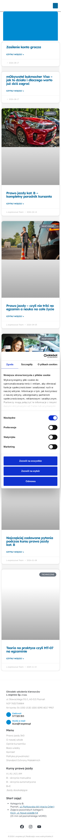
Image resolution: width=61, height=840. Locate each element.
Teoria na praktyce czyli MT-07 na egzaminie (29, 649)
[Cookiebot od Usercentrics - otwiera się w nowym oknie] (43, 356)
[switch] (52, 427)
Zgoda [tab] (9, 364)
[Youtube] (39, 827)
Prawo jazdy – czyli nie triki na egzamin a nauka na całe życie (30, 307)
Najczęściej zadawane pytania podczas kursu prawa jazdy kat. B (29, 541)
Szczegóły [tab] (27, 364)
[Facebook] (22, 827)
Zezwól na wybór (30, 471)
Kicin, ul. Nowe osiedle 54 (24, 812)
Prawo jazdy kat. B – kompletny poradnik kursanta (29, 194)
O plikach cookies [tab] (47, 364)
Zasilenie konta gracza (23, 47)
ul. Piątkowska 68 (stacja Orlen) (37, 806)
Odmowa (31, 481)
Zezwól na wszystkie (30, 461)
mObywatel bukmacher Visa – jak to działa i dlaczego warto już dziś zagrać (29, 80)
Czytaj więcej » (15, 54)
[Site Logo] (13, 5)
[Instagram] (30, 827)
